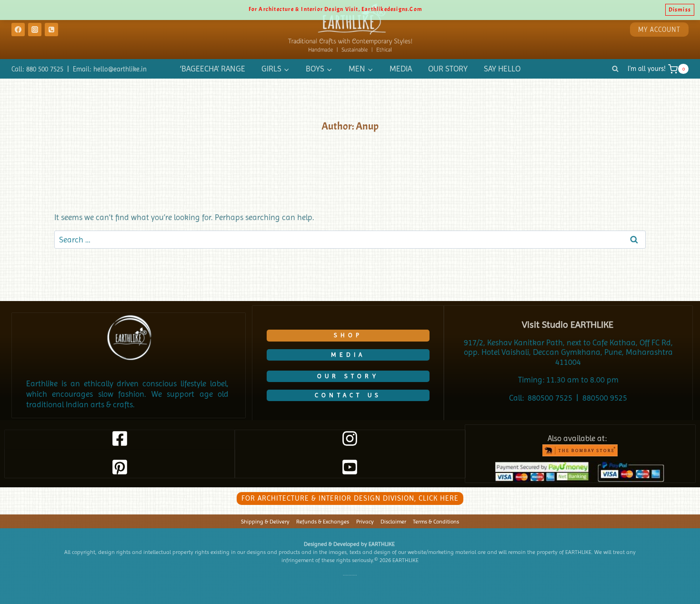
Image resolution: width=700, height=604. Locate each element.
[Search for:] (350, 239)
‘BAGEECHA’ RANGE (212, 68)
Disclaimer (393, 521)
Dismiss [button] (680, 9)
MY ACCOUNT (659, 29)
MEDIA (401, 68)
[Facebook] (18, 29)
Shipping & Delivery (265, 521)
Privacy (365, 521)
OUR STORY (448, 68)
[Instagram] (34, 29)
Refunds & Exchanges (322, 521)
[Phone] (51, 29)
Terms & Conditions (436, 521)
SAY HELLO (502, 68)
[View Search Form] (615, 69)
